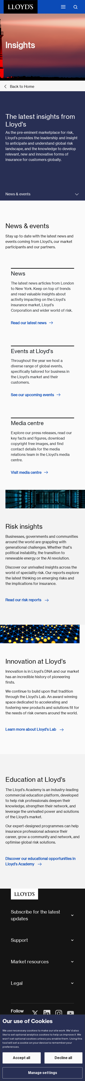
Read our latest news (28, 322)
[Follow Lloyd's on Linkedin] (47, 1013)
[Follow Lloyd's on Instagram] (58, 1013)
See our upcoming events (32, 394)
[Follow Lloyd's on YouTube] (70, 1013)
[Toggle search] (75, 7)
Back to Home (22, 86)
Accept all (21, 1058)
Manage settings (42, 1073)
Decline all (63, 1058)
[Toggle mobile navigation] (63, 7)
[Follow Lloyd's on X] (35, 1013)
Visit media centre (26, 472)
